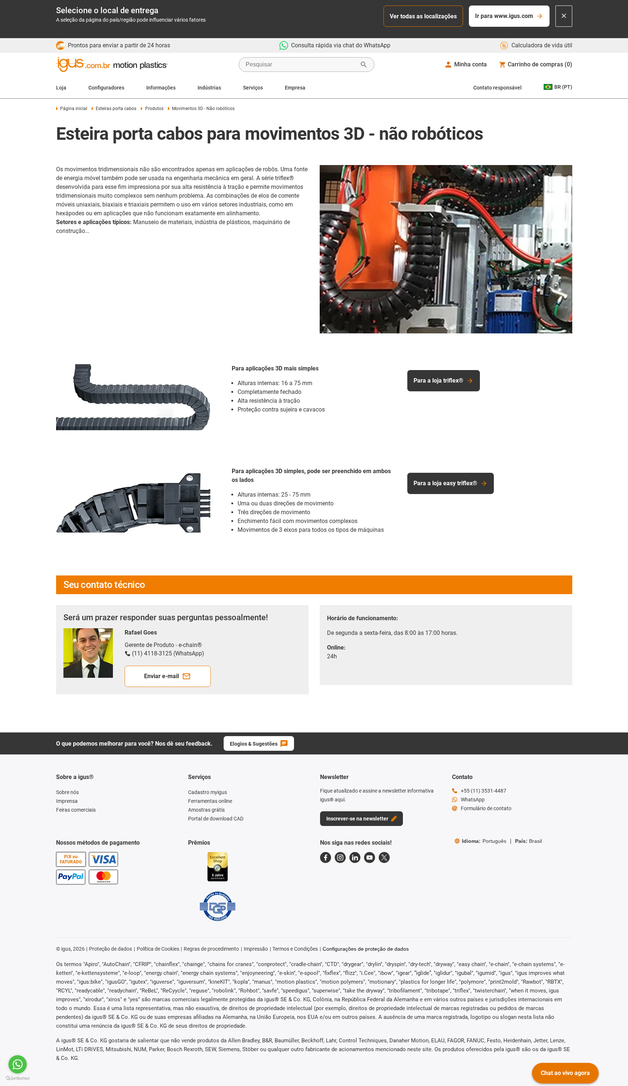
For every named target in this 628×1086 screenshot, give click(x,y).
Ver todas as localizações (423, 16)
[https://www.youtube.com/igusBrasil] (369, 857)
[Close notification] (563, 16)
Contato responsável (497, 88)
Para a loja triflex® (438, 380)
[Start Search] (363, 64)
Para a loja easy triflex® (445, 483)
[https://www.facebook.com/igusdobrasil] (325, 857)
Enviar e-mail (161, 676)
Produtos (154, 108)
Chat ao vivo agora (565, 1072)
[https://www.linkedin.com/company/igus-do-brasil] (354, 857)
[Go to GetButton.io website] (17, 1078)
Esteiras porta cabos (116, 108)
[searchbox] (300, 64)
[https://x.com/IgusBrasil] (384, 857)
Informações (161, 88)
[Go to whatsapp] (17, 1064)
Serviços (253, 88)
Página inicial (73, 108)
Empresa (295, 88)
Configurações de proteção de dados (366, 949)
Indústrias (209, 88)
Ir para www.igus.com (504, 15)
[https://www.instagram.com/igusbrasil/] (340, 857)
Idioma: (484, 841)
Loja (61, 88)
